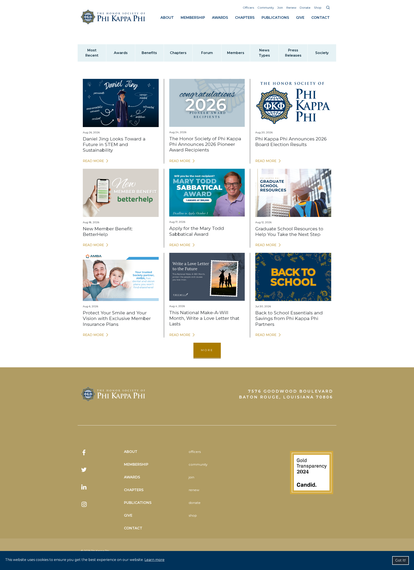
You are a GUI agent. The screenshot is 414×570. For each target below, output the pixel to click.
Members (235, 53)
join (191, 477)
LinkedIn (84, 487)
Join (280, 7)
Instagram (84, 504)
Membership (193, 18)
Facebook (84, 452)
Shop (317, 7)
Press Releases (293, 52)
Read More (93, 161)
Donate (305, 7)
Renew (291, 7)
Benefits (149, 53)
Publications (275, 18)
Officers (248, 7)
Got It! (400, 560)
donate (195, 503)
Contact (320, 18)
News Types (264, 52)
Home (113, 16)
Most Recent (91, 52)
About (167, 18)
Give (300, 18)
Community (265, 7)
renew (194, 490)
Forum (207, 53)
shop (193, 515)
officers (195, 452)
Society (322, 53)
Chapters (245, 18)
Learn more (154, 560)
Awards (220, 18)
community (198, 464)
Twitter (84, 470)
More (207, 350)
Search (328, 7)
